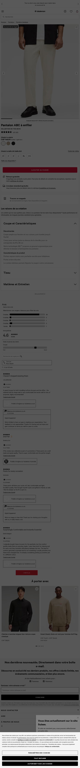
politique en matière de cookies (26, 740)
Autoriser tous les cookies (40, 764)
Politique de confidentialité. (52, 746)
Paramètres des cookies (39, 753)
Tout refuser (40, 758)
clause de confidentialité (46, 740)
